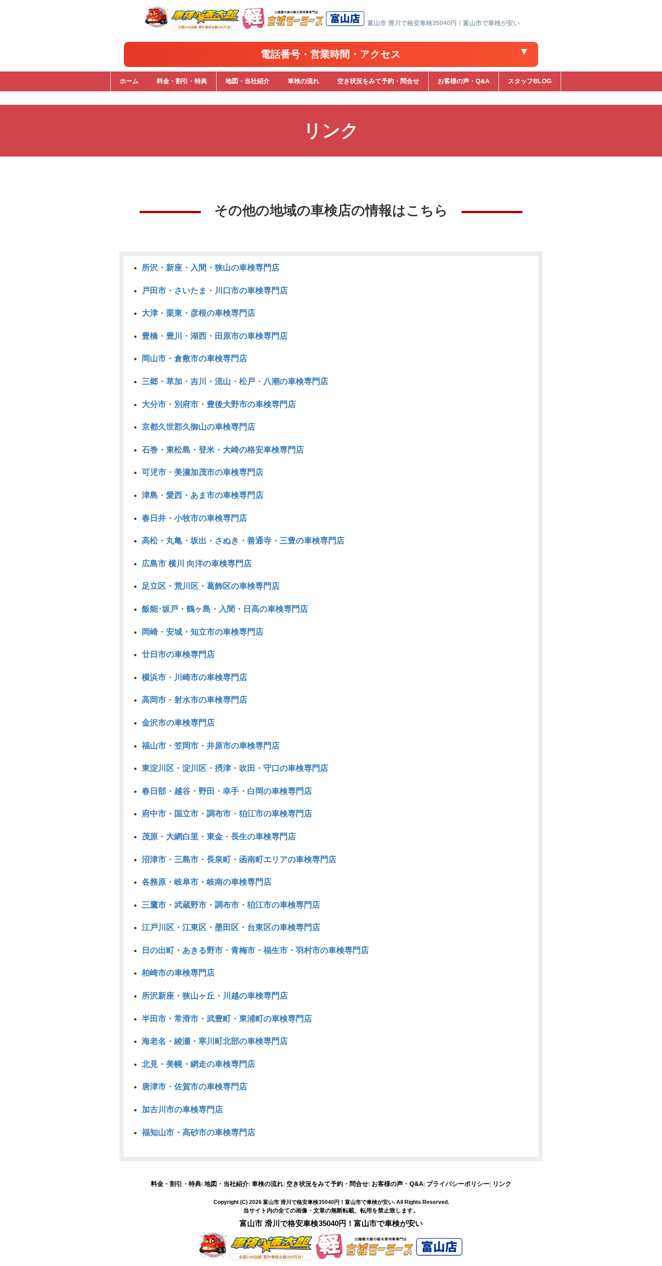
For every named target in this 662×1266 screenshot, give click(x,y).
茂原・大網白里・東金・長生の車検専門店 (219, 836)
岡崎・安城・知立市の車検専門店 (202, 631)
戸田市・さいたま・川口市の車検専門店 (215, 290)
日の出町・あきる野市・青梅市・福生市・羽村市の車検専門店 (255, 950)
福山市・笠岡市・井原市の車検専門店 (211, 745)
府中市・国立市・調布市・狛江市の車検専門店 (227, 813)
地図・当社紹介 (226, 1183)
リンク (502, 1183)
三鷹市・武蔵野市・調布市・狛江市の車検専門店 (231, 904)
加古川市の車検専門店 (182, 1109)
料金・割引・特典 (176, 1183)
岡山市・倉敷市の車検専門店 (194, 358)
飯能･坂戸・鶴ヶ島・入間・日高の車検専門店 (225, 608)
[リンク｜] (254, 30)
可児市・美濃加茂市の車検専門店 (202, 472)
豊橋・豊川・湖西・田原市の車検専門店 (215, 335)
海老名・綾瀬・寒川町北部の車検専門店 (215, 1041)
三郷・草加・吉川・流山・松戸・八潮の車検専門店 (235, 381)
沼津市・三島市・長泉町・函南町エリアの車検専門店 (239, 859)
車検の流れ (267, 1183)
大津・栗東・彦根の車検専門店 (198, 313)
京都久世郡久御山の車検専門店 (198, 426)
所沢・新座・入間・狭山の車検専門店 (211, 267)
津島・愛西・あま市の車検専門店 (202, 495)
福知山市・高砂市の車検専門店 (198, 1132)
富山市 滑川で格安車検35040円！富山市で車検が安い (328, 1202)
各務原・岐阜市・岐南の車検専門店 (207, 881)
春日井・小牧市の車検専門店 (194, 518)
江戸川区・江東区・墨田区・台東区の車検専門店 (231, 927)
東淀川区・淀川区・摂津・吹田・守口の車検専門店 (235, 768)
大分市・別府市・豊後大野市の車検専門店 (219, 404)
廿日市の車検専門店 (178, 654)
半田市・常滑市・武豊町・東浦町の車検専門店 (227, 1018)
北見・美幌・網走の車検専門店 (198, 1064)
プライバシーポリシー (458, 1183)
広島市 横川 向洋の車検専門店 (197, 563)
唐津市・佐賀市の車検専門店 (194, 1086)
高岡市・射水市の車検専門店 (194, 699)
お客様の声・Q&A (397, 1183)
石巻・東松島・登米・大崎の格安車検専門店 (223, 449)
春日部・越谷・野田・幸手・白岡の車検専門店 (227, 791)
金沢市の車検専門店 (178, 722)
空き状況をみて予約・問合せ (327, 1183)
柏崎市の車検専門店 (178, 972)
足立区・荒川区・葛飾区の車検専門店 (211, 586)
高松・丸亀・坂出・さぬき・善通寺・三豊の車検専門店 (243, 540)
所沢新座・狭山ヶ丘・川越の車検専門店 (215, 995)
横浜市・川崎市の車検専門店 (194, 677)
